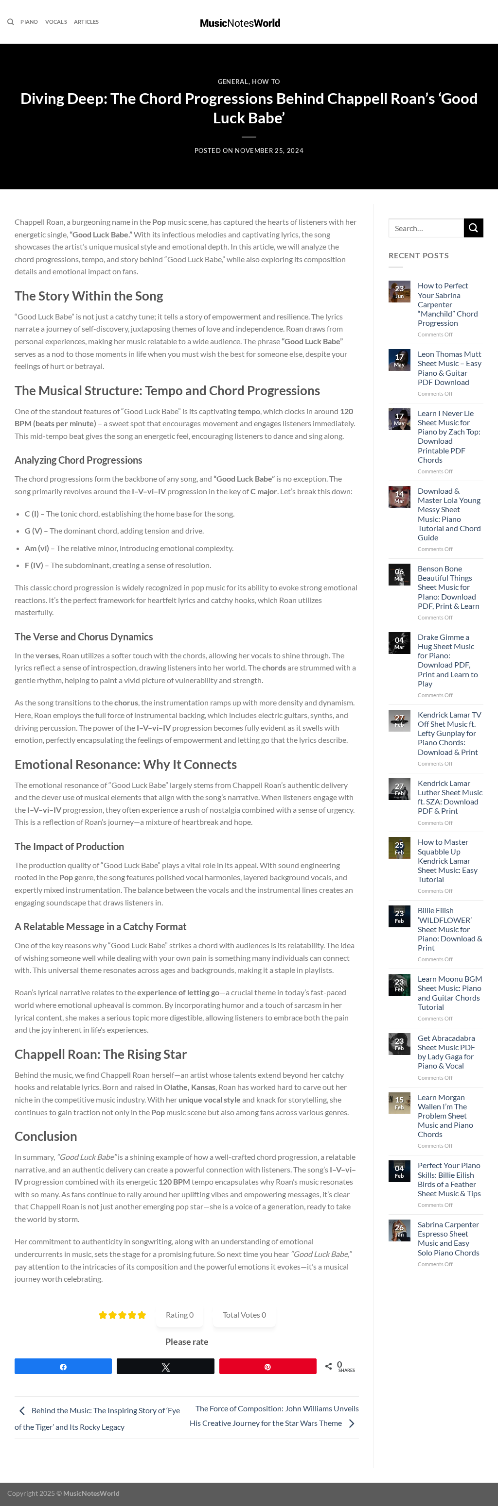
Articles (86, 21)
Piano (29, 21)
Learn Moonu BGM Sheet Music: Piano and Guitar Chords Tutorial (450, 992)
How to (266, 81)
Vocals (56, 21)
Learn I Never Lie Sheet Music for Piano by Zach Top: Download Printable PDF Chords (449, 436)
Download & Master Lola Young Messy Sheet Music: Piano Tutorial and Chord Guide (449, 514)
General (233, 81)
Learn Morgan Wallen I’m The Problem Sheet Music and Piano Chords (445, 1115)
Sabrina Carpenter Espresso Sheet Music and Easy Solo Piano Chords (449, 1238)
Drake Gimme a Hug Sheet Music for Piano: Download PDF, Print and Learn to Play (448, 660)
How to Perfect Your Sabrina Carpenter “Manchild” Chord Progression (448, 304)
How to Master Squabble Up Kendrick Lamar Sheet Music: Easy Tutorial (448, 860)
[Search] (10, 22)
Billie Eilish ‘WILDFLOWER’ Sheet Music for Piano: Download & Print (450, 928)
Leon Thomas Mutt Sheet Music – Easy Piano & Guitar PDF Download (449, 367)
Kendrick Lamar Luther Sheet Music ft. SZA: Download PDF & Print (450, 797)
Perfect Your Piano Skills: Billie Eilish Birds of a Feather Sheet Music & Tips (449, 1179)
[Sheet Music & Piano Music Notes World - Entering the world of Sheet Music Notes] (249, 22)
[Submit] (473, 227)
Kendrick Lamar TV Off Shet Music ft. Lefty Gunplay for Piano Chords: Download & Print (449, 733)
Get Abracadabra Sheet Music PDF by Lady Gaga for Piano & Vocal (446, 1052)
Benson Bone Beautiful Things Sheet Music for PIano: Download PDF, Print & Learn (449, 587)
